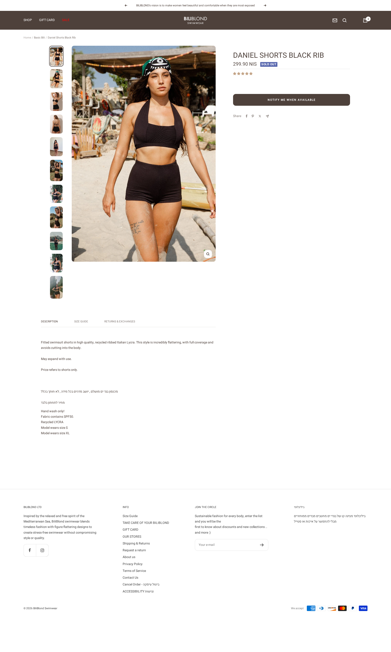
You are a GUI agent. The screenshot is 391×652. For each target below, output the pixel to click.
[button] (243, 74)
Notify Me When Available (292, 100)
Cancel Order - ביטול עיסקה (141, 584)
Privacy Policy (133, 564)
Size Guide (81, 321)
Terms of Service (134, 571)
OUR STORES (132, 537)
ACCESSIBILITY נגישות (138, 591)
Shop (28, 20)
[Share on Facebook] (247, 116)
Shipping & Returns (136, 543)
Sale (65, 20)
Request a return (134, 550)
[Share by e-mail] (267, 116)
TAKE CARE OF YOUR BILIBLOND (146, 523)
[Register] (262, 545)
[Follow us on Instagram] (42, 550)
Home (27, 37)
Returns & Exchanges (119, 321)
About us (129, 557)
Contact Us (130, 577)
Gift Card (47, 20)
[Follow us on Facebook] (30, 550)
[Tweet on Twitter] (260, 116)
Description (49, 321)
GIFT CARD (130, 529)
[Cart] (365, 20)
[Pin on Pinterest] (253, 116)
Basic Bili (39, 37)
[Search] (345, 20)
